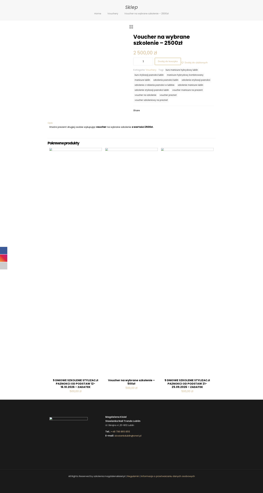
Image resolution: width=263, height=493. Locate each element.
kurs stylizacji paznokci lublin (149, 75)
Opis (50, 122)
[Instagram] (133, 481)
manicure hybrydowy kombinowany (185, 75)
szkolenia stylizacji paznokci (196, 80)
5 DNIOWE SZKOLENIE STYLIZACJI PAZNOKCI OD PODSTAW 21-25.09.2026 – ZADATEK (187, 383)
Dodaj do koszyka (168, 61)
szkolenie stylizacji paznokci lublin (152, 90)
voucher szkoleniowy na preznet (151, 100)
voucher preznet (168, 95)
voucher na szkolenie (145, 95)
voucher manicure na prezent (187, 90)
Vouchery (112, 13)
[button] (194, 62)
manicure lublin (142, 80)
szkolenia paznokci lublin (165, 80)
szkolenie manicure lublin (190, 85)
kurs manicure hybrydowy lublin (182, 70)
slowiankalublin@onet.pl (128, 435)
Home (97, 13)
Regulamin (133, 476)
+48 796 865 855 (120, 431)
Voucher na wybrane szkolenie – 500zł (131, 381)
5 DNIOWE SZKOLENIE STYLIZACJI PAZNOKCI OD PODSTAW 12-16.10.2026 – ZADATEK (75, 383)
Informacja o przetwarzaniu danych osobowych (168, 476)
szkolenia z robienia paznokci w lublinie (154, 85)
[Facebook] (129, 481)
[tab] (131, 123)
